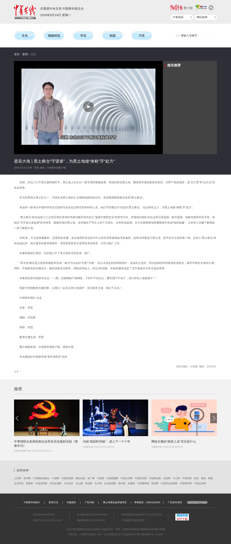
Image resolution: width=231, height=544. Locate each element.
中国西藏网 (112, 478)
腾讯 (203, 478)
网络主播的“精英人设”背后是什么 (173, 441)
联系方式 (53, 502)
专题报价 (71, 502)
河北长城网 (55, 483)
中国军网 (187, 478)
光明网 (166, 478)
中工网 (176, 478)
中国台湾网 (126, 478)
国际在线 (80, 478)
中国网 (55, 478)
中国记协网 (200, 483)
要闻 (25, 54)
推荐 (18, 389)
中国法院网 (41, 483)
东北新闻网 (110, 483)
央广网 (91, 478)
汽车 (142, 35)
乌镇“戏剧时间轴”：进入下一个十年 (106, 441)
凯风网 (154, 483)
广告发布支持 (175, 502)
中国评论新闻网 (169, 483)
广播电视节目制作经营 (133, 520)
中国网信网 (155, 478)
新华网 (27, 478)
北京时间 (19, 483)
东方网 (98, 483)
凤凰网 (29, 483)
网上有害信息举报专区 (115, 502)
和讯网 (88, 483)
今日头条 (68, 483)
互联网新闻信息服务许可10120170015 (141, 514)
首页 (16, 54)
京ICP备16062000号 (44, 514)
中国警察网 (143, 483)
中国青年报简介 (32, 502)
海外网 (121, 483)
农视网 (131, 483)
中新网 (100, 478)
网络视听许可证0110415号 (91, 520)
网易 (210, 478)
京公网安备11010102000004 (92, 514)
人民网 (17, 478)
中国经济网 (141, 478)
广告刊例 (89, 502)
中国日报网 (67, 478)
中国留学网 (186, 483)
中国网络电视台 (41, 478)
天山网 (79, 483)
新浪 (196, 478)
